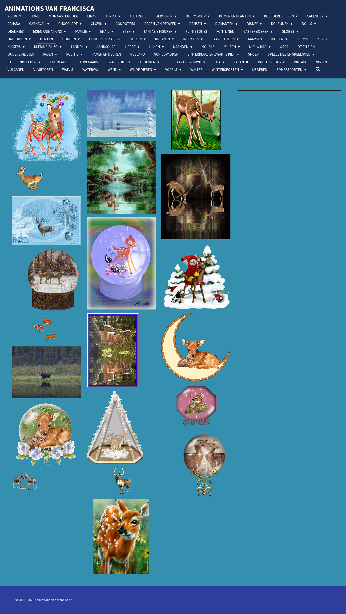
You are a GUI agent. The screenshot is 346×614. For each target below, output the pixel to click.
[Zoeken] (318, 69)
